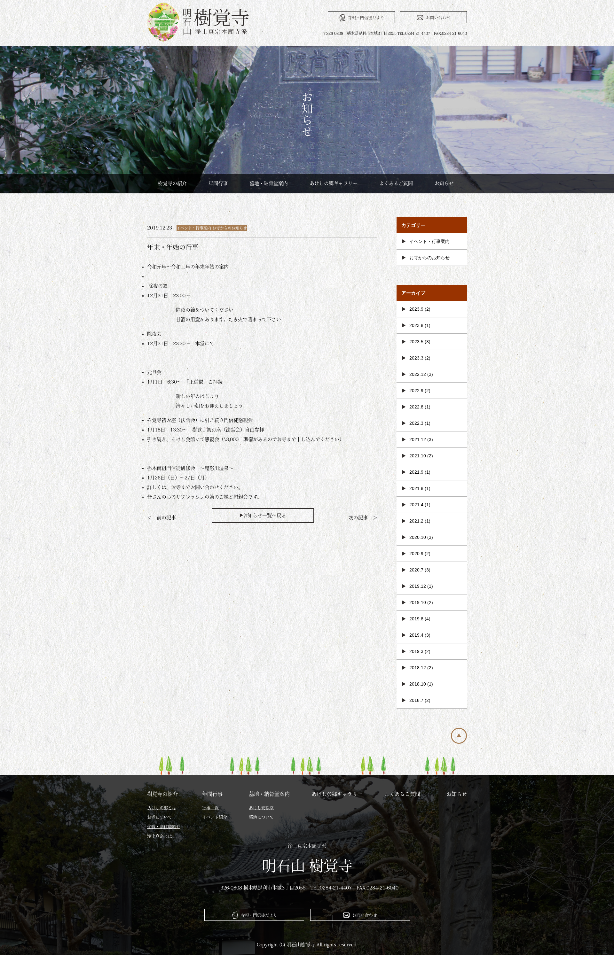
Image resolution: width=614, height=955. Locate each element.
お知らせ (444, 183)
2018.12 (417, 667)
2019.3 (416, 651)
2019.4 (416, 635)
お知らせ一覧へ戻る (264, 515)
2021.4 (416, 504)
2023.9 (416, 309)
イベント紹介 (214, 817)
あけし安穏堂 (261, 808)
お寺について (159, 817)
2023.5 (416, 341)
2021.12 (417, 439)
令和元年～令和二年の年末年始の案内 (188, 266)
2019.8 (416, 618)
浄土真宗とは (159, 836)
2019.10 (417, 602)
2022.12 (417, 374)
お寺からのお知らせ (229, 228)
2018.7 (416, 700)
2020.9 (416, 553)
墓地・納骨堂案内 (268, 183)
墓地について (261, 817)
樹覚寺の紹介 (172, 183)
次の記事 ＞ (363, 517)
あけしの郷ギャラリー (334, 183)
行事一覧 (210, 808)
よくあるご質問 (396, 183)
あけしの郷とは (161, 808)
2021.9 (416, 472)
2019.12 (417, 586)
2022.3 (416, 423)
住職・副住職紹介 (163, 827)
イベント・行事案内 (194, 228)
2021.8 (416, 488)
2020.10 (417, 537)
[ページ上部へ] (459, 742)
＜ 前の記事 (161, 517)
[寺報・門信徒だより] (361, 17)
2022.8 (416, 406)
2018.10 (417, 684)
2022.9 (416, 390)
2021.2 (416, 521)
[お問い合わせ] (433, 17)
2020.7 (416, 569)
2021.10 (417, 455)
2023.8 (416, 325)
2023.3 (416, 358)
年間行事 (218, 183)
